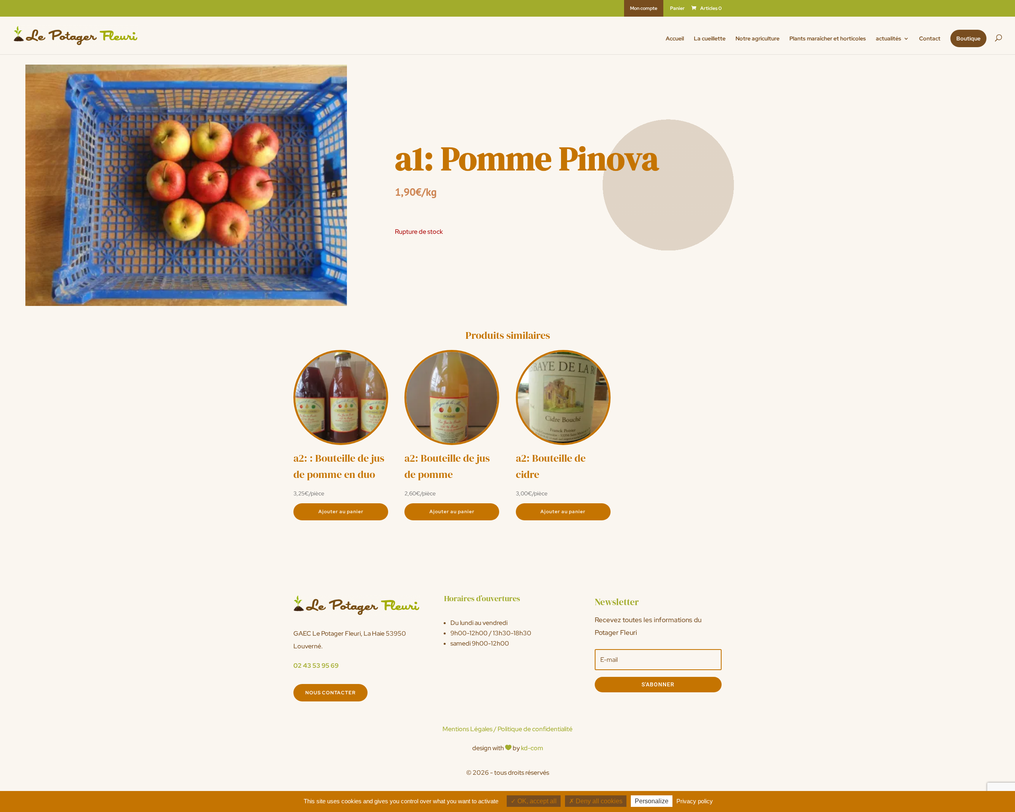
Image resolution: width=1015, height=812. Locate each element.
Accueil (675, 39)
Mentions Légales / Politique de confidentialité (507, 729)
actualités (888, 39)
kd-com (532, 748)
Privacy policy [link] (694, 801)
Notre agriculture (757, 39)
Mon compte (643, 8)
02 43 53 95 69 (316, 665)
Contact (929, 39)
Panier (677, 8)
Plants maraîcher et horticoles (827, 39)
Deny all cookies (598, 801)
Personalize (651, 801)
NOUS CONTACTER (330, 693)
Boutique (968, 38)
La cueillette (710, 39)
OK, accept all (536, 801)
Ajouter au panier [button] (341, 511)
